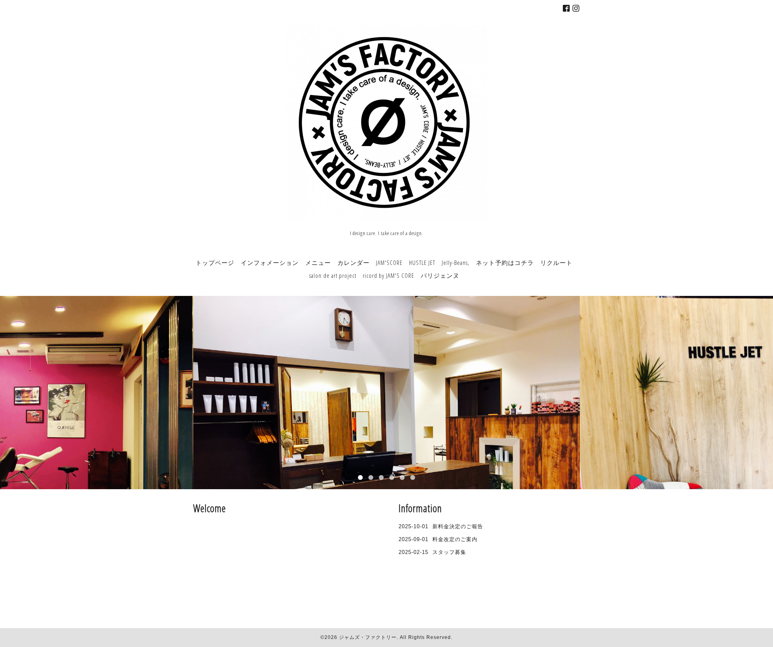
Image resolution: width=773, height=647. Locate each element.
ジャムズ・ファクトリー (368, 637)
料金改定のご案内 (454, 539)
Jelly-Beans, (455, 262)
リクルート (556, 262)
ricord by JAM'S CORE (388, 275)
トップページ (215, 262)
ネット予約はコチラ (505, 262)
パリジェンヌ (440, 275)
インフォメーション (270, 262)
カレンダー (353, 262)
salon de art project (332, 275)
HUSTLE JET (422, 262)
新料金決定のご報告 (457, 526)
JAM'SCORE (389, 262)
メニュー (318, 262)
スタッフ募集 (449, 552)
